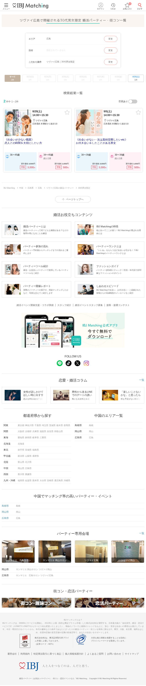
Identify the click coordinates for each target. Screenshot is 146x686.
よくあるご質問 (95, 654)
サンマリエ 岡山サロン (27, 569)
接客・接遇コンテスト (118, 305)
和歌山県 (58, 431)
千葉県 (38, 425)
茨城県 (52, 425)
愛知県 (21, 437)
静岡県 (28, 437)
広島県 (28, 468)
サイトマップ (132, 654)
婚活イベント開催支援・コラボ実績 (35, 305)
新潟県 (21, 456)
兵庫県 (35, 431)
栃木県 (59, 425)
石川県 (28, 462)
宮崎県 (50, 480)
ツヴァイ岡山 (45, 569)
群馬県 (67, 425)
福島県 (35, 450)
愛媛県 (28, 474)
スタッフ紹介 (64, 305)
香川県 (21, 474)
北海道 (21, 444)
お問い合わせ (114, 654)
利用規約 (25, 654)
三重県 (43, 437)
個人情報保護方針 (74, 654)
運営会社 (12, 654)
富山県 (21, 462)
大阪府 (21, 431)
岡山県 (21, 468)
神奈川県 (29, 425)
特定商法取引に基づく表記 (47, 654)
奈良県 (50, 431)
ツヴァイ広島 (46, 575)
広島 (91, 437)
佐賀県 (28, 480)
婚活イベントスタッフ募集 (89, 305)
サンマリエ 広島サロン (28, 575)
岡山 (91, 431)
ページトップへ (75, 199)
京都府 (28, 431)
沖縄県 (67, 480)
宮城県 (28, 450)
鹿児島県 (58, 480)
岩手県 (21, 450)
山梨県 (28, 456)
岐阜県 (35, 437)
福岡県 (21, 480)
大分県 (43, 480)
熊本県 (35, 480)
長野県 (35, 456)
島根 (91, 425)
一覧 (141, 380)
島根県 (5, 505)
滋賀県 (43, 431)
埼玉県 (45, 425)
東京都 (21, 425)
